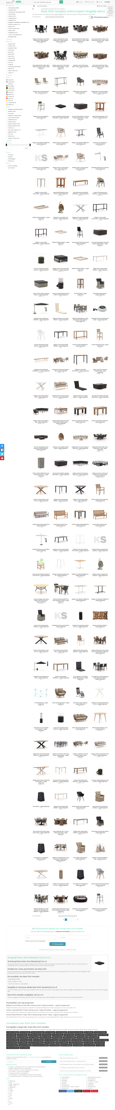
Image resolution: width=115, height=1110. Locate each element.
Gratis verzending (12, 165)
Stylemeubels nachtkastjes (13, 1040)
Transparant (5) (12, 102)
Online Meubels (66, 1077)
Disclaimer (64, 1082)
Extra (8, 163)
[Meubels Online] (34, 6)
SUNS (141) (11, 128)
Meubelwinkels (65, 1085)
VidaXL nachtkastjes (79, 1035)
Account (100, 2)
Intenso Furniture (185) (14, 124)
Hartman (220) (12, 121)
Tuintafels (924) (12, 10)
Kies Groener (12, 1071)
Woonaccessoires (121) (14, 24)
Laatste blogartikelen (66, 1055)
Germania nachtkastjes (58, 1035)
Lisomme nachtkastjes (61, 1032)
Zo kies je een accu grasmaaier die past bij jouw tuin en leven (83, 1071)
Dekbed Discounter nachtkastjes (75, 1032)
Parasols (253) (11, 16)
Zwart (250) (11, 88)
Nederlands (12, 1081)
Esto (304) (10, 113)
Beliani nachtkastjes (57, 1037)
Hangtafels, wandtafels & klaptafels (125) (18, 22)
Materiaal (9, 41)
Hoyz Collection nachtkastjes (51, 1040)
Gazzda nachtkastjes (11, 1042)
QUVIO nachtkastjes (11, 1037)
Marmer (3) (11, 68)
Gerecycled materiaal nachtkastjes (40, 1045)
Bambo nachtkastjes (76, 1040)
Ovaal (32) (10, 154)
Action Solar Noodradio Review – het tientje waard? (83, 1061)
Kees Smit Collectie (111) (14, 130)
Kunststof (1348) (12, 48)
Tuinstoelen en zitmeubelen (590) (16, 12)
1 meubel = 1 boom (93, 1082)
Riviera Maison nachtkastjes (35, 1035)
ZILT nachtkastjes (100, 1045)
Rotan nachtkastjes (25, 1047)
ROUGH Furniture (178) (14, 126)
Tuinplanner (91, 1083)
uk (10, 1101)
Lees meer (111, 15)
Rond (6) (10, 157)
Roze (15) (10, 98)
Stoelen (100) (11, 30)
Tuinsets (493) (11, 14)
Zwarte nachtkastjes (54, 1045)
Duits (10, 1095)
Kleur (8, 77)
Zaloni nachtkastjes (50, 1032)
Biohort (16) (11, 136)
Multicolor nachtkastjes (65, 1040)
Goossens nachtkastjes (89, 1045)
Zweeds (11, 1090)
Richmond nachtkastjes (91, 1035)
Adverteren (90, 1085)
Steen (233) (11, 56)
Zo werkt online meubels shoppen (70, 1086)
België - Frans (12, 1085)
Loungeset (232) (12, 18)
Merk (8, 107)
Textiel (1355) (11, 46)
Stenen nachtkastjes (77, 1045)
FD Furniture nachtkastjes (12, 1032)
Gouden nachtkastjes (87, 1040)
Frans (10, 1082)
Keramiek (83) (11, 60)
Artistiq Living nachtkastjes (69, 1037)
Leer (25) (10, 62)
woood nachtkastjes (22, 1035)
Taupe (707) (11, 82)
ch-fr (10, 1093)
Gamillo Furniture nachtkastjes (101, 1040)
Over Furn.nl (65, 1078)
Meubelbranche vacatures (94, 1077)
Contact (90, 1088)
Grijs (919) (10, 80)
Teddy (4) (10, 64)
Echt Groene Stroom (14, 1070)
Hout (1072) (11, 50)
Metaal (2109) (11, 44)
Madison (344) (11, 111)
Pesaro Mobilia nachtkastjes (38, 1032)
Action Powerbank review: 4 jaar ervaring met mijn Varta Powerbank (83, 1064)
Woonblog (64, 1080)
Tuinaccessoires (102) (13, 28)
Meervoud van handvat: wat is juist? (83, 1058)
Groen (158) (11, 90)
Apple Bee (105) (12, 132)
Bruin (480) (11, 86)
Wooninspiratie (92, 1086)
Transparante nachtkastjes (25, 1045)
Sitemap (64, 1083)
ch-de (10, 1092)
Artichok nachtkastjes (103, 1035)
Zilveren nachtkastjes (25, 1032)
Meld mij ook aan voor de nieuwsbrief (35, 941)
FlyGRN (11, 1068)
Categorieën (10, 5)
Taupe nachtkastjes (69, 1035)
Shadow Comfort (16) (13, 138)
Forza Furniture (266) (13, 117)
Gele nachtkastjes (47, 1035)
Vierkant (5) (11, 161)
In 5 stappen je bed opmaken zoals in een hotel (83, 1067)
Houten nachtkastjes (99, 1042)
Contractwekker (13, 1074)
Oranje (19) (11, 96)
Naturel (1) (11, 104)
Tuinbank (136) (12, 20)
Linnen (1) (10, 72)
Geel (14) (10, 100)
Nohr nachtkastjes (89, 1032)
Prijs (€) (9, 143)
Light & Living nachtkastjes (13, 1047)
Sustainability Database (15, 1076)
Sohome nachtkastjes (22, 1037)
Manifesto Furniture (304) (14, 115)
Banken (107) (11, 26)
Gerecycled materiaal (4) (14, 66)
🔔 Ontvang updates (57, 944)
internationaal (24, 1073)
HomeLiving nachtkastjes (26, 1040)
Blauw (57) (11, 94)
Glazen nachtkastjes (88, 1042)
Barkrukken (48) (12, 36)
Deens (11, 1103)
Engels (11, 1098)
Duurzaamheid (91, 1078)
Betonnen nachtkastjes (12, 1045)
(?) (108, 17)
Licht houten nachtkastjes (100, 1032)
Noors (11, 1089)
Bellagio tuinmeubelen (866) (15, 109)
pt (9, 1096)
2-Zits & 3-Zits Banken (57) (15, 34)
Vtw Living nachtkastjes (82, 1037)
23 (75, 919)
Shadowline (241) (12, 119)
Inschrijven (48, 1061)
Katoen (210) (11, 58)
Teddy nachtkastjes (11, 1035)
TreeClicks (11, 1067)
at (9, 1104)
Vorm (8, 152)
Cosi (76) (10, 134)
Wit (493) (10, 84)
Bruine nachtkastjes (22, 1042)
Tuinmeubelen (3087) (13, 8)
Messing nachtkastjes (93, 1037)
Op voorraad (11, 168)
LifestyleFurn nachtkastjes (61, 1042)
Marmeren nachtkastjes (66, 1045)
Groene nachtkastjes (49, 1042)
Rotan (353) (11, 54)
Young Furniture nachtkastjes (75, 1042)
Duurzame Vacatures (14, 1073)
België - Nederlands (14, 1084)
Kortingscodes (91, 1080)
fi (9, 1100)
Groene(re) (18, 1)
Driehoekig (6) (11, 159)
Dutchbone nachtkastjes (45, 1037)
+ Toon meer (9, 39)
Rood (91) (10, 92)
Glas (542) (10, 52)
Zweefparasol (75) (12, 32)
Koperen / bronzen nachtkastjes (36, 1042)
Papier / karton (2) (12, 70)
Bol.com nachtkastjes (38, 1040)
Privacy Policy (65, 1088)
